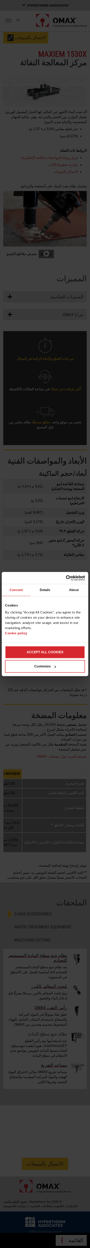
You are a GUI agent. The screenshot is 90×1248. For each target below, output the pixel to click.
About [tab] (74, 590)
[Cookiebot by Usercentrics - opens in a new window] (66, 578)
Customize (42, 666)
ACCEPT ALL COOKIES (45, 652)
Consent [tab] (16, 590)
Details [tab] (45, 590)
